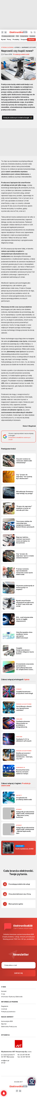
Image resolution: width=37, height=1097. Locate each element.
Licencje (4, 1009)
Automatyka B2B (7, 1021)
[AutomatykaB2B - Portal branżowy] (18, 1086)
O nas (3, 994)
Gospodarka (25, 39)
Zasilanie (32, 36)
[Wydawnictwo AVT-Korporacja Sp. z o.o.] (18, 1044)
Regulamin (4, 1006)
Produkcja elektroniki (8, 36)
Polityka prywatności (8, 1012)
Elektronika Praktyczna (9, 1026)
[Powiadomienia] (4, 1093)
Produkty (16, 39)
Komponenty (24, 36)
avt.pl (3, 1063)
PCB (17, 36)
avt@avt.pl (5, 1060)
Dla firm (31, 39)
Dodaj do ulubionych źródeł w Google (16, 117)
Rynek (3, 39)
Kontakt (4, 991)
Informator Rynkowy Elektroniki (11, 997)
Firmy (9, 39)
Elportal (3, 1024)
